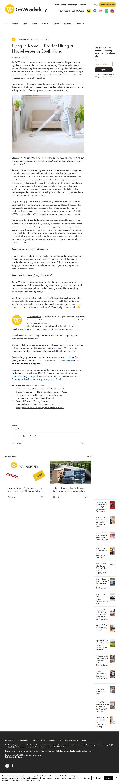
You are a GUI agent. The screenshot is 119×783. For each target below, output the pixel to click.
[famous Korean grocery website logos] (25, 472)
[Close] (116, 778)
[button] (88, 24)
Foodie (67, 23)
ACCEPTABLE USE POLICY (69, 740)
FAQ (34, 740)
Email (98, 60)
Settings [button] (87, 778)
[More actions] (83, 39)
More (78, 23)
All (6, 23)
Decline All (97, 778)
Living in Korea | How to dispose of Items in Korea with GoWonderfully (69, 489)
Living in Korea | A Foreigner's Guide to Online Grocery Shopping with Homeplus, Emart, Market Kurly (25, 489)
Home (15, 23)
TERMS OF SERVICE (48, 740)
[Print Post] (36, 436)
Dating (56, 23)
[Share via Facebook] (13, 436)
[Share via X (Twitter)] (19, 436)
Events (45, 23)
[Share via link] (30, 436)
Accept (108, 778)
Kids (25, 23)
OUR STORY (10, 740)
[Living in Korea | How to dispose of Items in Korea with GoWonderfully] (70, 472)
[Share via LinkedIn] (24, 436)
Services (15, 425)
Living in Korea (17, 429)
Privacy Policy (35, 780)
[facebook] (13, 766)
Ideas (34, 23)
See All (88, 456)
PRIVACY (84, 740)
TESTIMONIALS (23, 740)
